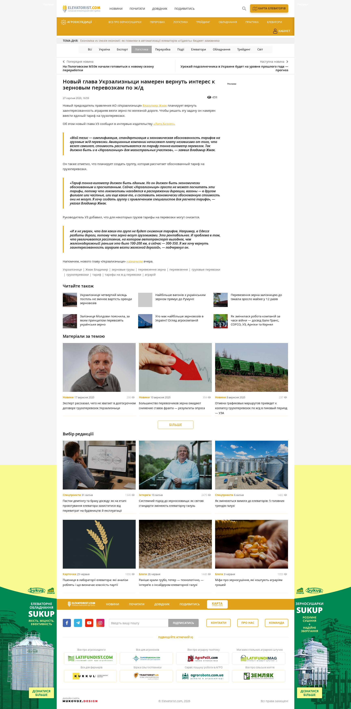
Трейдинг (203, 22)
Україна (104, 49)
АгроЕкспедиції (79, 22)
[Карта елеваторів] (217, 604)
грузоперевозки (77, 274)
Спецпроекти (72, 495)
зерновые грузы (123, 269)
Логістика (180, 22)
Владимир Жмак (155, 105)
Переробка (157, 22)
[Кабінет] (235, 604)
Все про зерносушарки (124, 22)
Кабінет (284, 31)
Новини (68, 397)
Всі (90, 49)
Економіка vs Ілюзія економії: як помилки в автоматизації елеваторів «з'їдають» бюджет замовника (150, 41)
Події (180, 49)
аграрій (150, 274)
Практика (252, 22)
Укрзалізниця (72, 269)
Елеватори (274, 22)
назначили (134, 261)
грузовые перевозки (206, 269)
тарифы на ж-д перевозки (123, 274)
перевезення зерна (152, 269)
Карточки (69, 574)
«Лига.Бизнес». (164, 124)
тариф (96, 274)
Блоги (143, 574)
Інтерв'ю (145, 495)
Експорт (122, 49)
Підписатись (183, 623)
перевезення (178, 269)
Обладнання (228, 22)
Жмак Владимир (97, 269)
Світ (260, 49)
